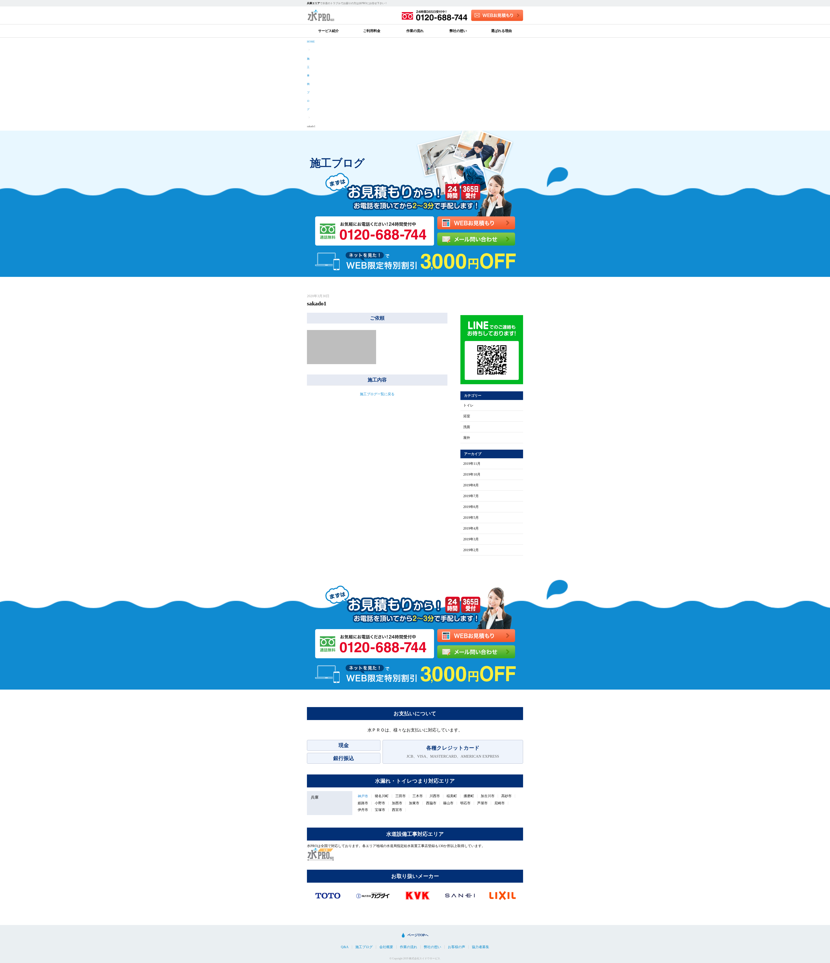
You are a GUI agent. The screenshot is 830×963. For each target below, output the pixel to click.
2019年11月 (471, 463)
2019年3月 (471, 539)
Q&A (345, 947)
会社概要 (386, 947)
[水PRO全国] (320, 854)
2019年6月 (471, 507)
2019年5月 (471, 517)
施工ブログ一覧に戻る (377, 394)
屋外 (466, 437)
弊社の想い (458, 31)
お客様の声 (456, 947)
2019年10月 (471, 474)
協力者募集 (480, 947)
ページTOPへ (417, 935)
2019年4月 (471, 528)
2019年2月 (471, 550)
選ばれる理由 (501, 31)
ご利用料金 (371, 31)
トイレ (468, 405)
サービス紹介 (328, 31)
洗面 (466, 427)
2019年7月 (471, 496)
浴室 (466, 416)
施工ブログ (364, 947)
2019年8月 (471, 485)
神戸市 (363, 796)
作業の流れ (415, 31)
